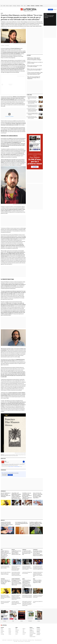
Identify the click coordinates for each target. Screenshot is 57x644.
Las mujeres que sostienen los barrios (37, 602)
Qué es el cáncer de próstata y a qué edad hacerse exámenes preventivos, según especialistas (37, 495)
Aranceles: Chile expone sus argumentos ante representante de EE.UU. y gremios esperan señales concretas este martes (16, 568)
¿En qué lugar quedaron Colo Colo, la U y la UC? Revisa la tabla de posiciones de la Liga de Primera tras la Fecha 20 (37, 553)
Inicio (1, 5)
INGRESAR (55, 9)
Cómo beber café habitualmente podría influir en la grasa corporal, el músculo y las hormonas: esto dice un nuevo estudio (16, 496)
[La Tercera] (4, 619)
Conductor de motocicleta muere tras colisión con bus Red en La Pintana (35, 63)
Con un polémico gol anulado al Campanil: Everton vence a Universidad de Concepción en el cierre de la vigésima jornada (38, 568)
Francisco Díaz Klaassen (12, 454)
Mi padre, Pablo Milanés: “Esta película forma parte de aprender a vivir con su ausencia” (33, 117)
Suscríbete (10, 474)
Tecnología (14, 5)
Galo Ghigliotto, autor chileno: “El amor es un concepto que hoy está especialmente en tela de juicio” (32, 106)
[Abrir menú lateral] (1, 9)
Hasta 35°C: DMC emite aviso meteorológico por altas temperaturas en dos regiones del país (34, 69)
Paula (34, 578)
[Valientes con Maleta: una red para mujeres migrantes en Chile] (38, 591)
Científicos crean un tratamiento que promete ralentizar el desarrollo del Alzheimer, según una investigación (27, 496)
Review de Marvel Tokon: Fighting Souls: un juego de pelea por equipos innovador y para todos (5, 597)
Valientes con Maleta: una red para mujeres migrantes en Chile (37, 581)
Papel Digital (37, 5)
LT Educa (41, 5)
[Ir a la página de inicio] (28, 9)
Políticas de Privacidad (16, 466)
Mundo (22, 5)
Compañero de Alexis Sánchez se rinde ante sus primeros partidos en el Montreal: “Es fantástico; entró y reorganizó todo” (38, 574)
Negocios (10, 5)
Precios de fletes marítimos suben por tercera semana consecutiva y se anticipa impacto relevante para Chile (16, 574)
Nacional (7, 5)
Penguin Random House (22, 454)
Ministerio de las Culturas (11, 455)
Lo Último (28, 5)
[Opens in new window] (21, 619)
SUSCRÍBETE (35, 166)
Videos (25, 5)
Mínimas (7, 454)
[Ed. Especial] (30, 619)
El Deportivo (18, 5)
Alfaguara (17, 454)
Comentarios (7, 45)
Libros (5, 454)
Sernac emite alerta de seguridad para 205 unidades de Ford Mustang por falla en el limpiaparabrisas (33, 78)
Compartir (3, 45)
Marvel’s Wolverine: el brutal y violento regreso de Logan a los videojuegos (5, 495)
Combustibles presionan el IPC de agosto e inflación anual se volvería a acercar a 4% (16, 553)
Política (4, 5)
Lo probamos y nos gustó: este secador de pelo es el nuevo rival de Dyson (38, 596)
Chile (2, 549)
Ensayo (17, 455)
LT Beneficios (33, 5)
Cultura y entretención (16, 578)
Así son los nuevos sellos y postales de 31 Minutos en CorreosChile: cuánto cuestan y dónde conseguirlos (27, 568)
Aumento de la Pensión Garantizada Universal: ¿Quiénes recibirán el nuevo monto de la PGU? (7, 524)
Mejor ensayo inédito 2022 (4, 455)
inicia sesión (4, 474)
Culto (2, 13)
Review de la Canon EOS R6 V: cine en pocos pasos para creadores (5, 602)
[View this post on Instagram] (9, 84)
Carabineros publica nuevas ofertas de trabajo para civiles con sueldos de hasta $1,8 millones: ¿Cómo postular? (36, 524)
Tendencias (24, 549)
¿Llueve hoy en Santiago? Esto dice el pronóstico (27, 573)
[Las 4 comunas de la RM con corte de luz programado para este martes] (21, 530)
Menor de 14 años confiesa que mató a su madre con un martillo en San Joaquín (34, 66)
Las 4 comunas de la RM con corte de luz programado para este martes (21, 523)
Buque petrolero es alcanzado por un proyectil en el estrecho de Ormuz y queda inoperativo (27, 596)
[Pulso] (13, 619)
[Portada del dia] (35, 150)
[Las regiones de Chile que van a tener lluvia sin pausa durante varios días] (27, 561)
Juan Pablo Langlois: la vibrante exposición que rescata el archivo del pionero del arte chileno (16, 603)
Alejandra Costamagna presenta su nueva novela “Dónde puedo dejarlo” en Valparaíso (33, 114)
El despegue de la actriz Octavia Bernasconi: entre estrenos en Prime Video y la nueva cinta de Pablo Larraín (33, 97)
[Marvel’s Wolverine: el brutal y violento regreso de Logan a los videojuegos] (6, 502)
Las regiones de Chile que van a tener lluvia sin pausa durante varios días (27, 553)
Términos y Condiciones (10, 466)
